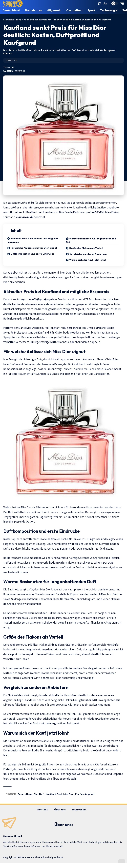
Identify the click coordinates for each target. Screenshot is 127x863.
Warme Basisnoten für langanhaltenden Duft (91, 240)
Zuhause (8, 67)
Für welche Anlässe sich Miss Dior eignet (34, 247)
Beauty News (25, 794)
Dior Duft (39, 794)
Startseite (8, 19)
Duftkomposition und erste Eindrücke (32, 253)
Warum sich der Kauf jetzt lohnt (87, 259)
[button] (99, 3)
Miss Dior (68, 794)
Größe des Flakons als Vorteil (86, 248)
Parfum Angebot (84, 794)
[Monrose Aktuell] (13, 3)
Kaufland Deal (54, 794)
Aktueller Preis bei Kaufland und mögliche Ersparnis (32, 240)
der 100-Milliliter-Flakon (36, 299)
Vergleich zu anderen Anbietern (88, 253)
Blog (18, 19)
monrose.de (26, 217)
